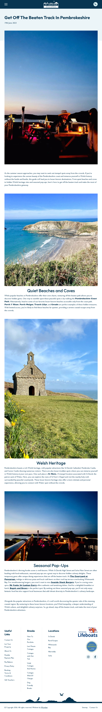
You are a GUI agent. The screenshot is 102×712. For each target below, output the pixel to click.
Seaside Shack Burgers (62, 582)
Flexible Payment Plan (9, 656)
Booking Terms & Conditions (8, 673)
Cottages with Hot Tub (30, 656)
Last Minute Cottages (31, 647)
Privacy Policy (9, 666)
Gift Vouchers (9, 680)
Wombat (44, 707)
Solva (50, 656)
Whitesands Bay (52, 646)
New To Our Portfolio (30, 639)
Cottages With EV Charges (30, 675)
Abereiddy (52, 652)
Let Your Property (7, 645)
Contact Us (8, 640)
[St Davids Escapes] (51, 4)
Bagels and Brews (19, 588)
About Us (7, 651)
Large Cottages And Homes (31, 666)
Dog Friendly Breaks (30, 685)
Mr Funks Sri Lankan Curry (23, 585)
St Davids (51, 636)
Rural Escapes (53, 641)
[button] (20, 4)
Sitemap (85, 707)
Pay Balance (8, 662)
